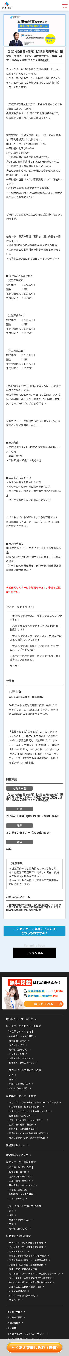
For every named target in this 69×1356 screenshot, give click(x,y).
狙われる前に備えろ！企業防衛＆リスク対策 (30, 1282)
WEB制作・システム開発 (21, 1036)
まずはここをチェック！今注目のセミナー (29, 1111)
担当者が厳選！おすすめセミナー (25, 1106)
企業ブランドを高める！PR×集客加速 (27, 1255)
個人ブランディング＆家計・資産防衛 (27, 1137)
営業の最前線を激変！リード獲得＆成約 (28, 1260)
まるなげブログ (14, 1311)
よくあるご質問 (14, 1317)
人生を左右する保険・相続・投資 (25, 1286)
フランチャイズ (16, 1044)
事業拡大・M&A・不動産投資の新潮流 (27, 1133)
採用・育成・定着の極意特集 (23, 1268)
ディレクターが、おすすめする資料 (26, 1246)
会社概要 (11, 1328)
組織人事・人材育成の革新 (22, 1128)
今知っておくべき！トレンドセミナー (27, 1119)
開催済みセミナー (16, 1145)
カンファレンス (16, 1053)
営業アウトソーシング (19, 1176)
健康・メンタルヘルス (19, 1083)
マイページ (14, 1299)
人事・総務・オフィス (19, 1058)
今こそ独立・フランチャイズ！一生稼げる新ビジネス (34, 1273)
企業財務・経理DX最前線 (21, 1124)
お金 (11, 1074)
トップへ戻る (34, 953)
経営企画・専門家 (17, 1040)
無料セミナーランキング (19, 1019)
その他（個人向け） (18, 1088)
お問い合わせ (13, 1322)
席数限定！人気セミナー (21, 1115)
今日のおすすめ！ (17, 1251)
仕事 (11, 1079)
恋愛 (11, 1223)
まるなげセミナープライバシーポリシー (26, 1333)
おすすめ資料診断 (17, 1291)
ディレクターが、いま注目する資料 (26, 1242)
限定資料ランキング (17, 1155)
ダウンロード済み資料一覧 (22, 1295)
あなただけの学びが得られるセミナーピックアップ (33, 1102)
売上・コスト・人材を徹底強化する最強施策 (30, 1277)
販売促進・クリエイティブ (21, 1062)
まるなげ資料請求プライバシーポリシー (26, 1339)
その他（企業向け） (18, 1049)
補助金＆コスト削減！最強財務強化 (26, 1264)
